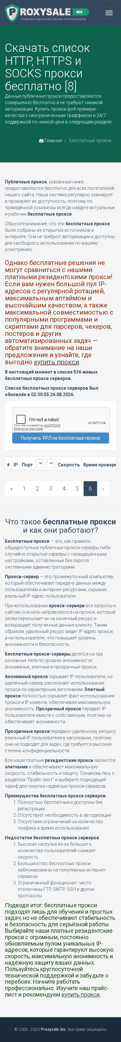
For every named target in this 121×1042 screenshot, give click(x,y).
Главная (53, 140)
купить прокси (56, 362)
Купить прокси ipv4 (55, 109)
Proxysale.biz (53, 1029)
